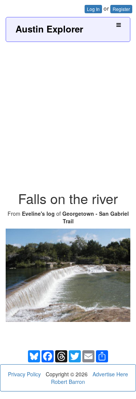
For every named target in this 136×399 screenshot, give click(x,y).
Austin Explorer (49, 28)
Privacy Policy (24, 374)
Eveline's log (38, 213)
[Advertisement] (68, 114)
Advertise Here (110, 374)
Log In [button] (93, 9)
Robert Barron (68, 381)
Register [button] (121, 9)
